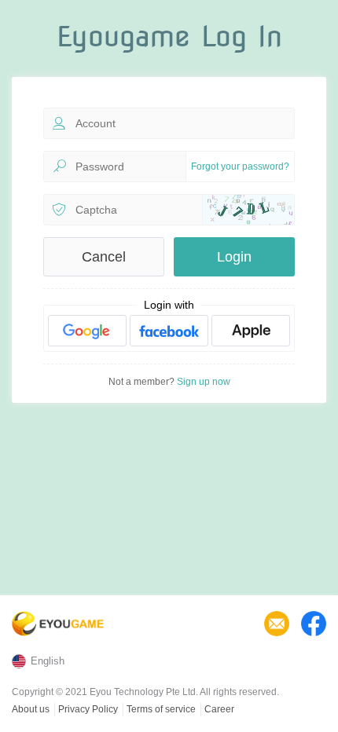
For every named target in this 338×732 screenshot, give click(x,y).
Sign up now (203, 381)
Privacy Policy (88, 709)
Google (87, 330)
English (47, 661)
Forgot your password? (240, 166)
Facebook (169, 330)
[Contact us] (276, 623)
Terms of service (161, 709)
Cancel (104, 257)
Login (234, 257)
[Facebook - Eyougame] (313, 623)
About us (31, 709)
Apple (250, 330)
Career (219, 709)
